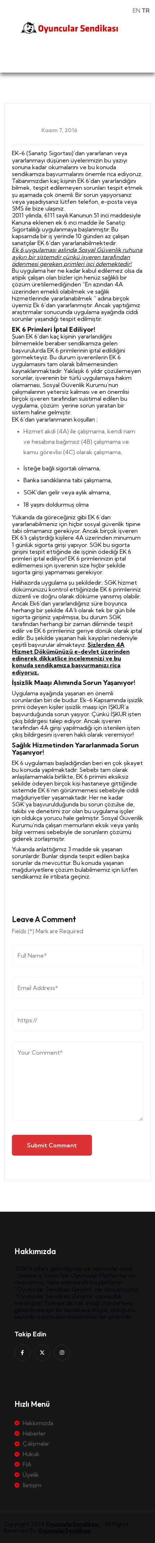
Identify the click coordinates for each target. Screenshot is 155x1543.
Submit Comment (52, 1145)
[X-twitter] (42, 1353)
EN (136, 10)
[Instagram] (62, 1353)
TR (146, 10)
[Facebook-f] (22, 1353)
